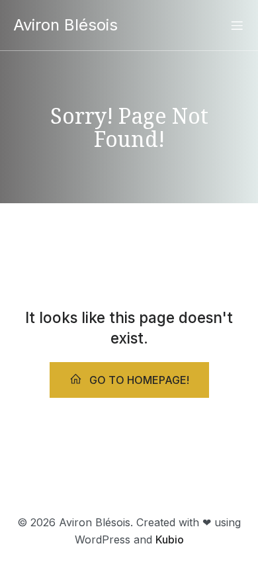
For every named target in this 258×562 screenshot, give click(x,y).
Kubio (169, 539)
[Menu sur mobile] (237, 25)
